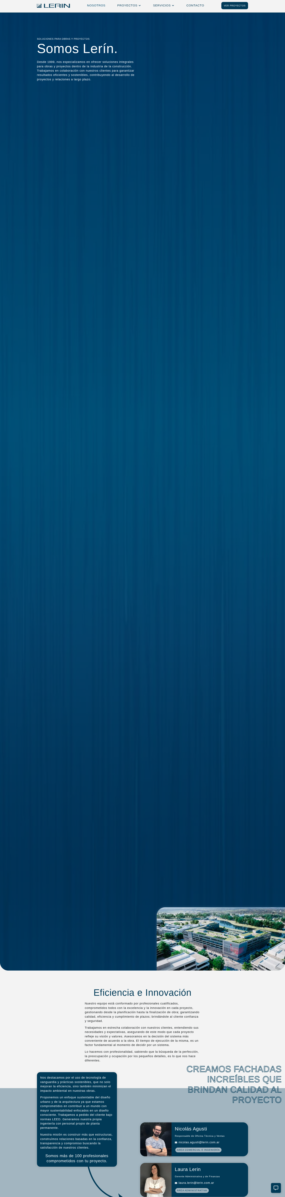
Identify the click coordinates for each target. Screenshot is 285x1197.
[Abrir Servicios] (173, 5)
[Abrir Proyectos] (139, 5)
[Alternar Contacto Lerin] (276, 1188)
